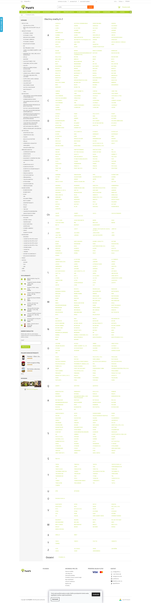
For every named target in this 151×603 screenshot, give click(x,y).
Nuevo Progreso (97, 337)
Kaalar (57, 241)
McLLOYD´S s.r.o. (97, 298)
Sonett (113, 439)
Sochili (94, 436)
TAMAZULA (76, 464)
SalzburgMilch (115, 418)
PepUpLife (113, 364)
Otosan (57, 348)
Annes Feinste (96, 37)
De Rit (75, 116)
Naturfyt (95, 328)
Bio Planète (96, 66)
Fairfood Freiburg (79, 149)
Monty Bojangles (116, 305)
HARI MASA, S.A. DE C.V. (60, 190)
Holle (94, 202)
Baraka (76, 51)
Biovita (94, 75)
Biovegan (57, 75)
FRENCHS (95, 166)
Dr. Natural (58, 125)
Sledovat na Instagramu (32, 389)
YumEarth (114, 541)
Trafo (113, 480)
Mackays (76, 289)
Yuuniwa (57, 543)
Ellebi (94, 136)
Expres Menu (77, 146)
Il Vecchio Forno (59, 222)
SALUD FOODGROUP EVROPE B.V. (100, 415)
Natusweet (58, 330)
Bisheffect (58, 78)
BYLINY (24, 194)
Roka (75, 405)
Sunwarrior (77, 450)
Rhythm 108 (96, 400)
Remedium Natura (115, 396)
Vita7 (112, 509)
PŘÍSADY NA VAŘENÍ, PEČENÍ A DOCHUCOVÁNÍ (30, 68)
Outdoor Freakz (78, 348)
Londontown (58, 280)
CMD (75, 103)
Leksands (76, 268)
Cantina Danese (97, 93)
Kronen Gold (58, 253)
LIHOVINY (25, 262)
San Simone (58, 423)
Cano (75, 93)
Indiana (113, 222)
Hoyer (57, 206)
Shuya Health (58, 429)
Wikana (76, 527)
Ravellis (95, 394)
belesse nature (115, 53)
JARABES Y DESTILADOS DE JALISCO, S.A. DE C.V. (101, 229)
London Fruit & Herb (116, 278)
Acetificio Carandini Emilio (81, 23)
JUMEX (113, 235)
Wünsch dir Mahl (59, 529)
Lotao (75, 280)
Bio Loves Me (114, 64)
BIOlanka (113, 71)
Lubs (56, 283)
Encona (57, 138)
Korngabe (58, 251)
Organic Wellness (60, 346)
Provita (76, 375)
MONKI (94, 305)
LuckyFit (113, 283)
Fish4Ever (57, 159)
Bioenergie (58, 71)
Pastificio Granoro (60, 361)
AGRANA (76, 26)
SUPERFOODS (26, 226)
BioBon (76, 68)
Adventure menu (97, 23)
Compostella (96, 105)
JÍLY (24, 162)
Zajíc (56, 548)
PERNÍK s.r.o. (58, 366)
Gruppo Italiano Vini (79, 181)
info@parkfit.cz (116, 572)
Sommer (95, 439)
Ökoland (57, 350)
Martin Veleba (115, 296)
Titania (94, 476)
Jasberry (57, 233)
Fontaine (113, 161)
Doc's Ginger (96, 121)
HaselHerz (58, 192)
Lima (75, 273)
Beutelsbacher (78, 61)
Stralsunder (114, 446)
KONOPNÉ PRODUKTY (28, 203)
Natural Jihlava (78, 323)
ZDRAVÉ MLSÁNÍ (27, 81)
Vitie (56, 513)
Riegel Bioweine (78, 402)
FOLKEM (76, 161)
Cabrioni (57, 91)
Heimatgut (114, 192)
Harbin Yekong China (79, 188)
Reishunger (96, 396)
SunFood (57, 450)
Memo (75, 300)
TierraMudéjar (59, 476)
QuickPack (95, 386)
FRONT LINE (58, 168)
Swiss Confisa (96, 453)
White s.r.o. (114, 524)
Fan (112, 149)
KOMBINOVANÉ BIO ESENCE (29, 99)
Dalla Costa (96, 114)
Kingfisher (58, 246)
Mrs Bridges (77, 310)
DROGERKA (26, 237)
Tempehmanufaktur (116, 467)
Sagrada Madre (97, 413)
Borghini (95, 80)
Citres (75, 100)
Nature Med (96, 325)
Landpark (95, 262)
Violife (94, 509)
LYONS (75, 285)
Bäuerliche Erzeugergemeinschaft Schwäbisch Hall (83, 53)
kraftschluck (115, 251)
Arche (56, 44)
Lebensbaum (58, 266)
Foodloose (58, 163)
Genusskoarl (77, 174)
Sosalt (76, 441)
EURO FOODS (114, 141)
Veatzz (94, 504)
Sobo (94, 434)
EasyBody (57, 131)
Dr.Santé (113, 125)
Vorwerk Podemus (116, 516)
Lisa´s (75, 276)
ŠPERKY (23, 258)
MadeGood (114, 289)
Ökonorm (76, 350)
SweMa (76, 453)
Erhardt (113, 138)
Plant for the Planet (79, 368)
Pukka (57, 378)
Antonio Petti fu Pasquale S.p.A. (82, 39)
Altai (94, 33)
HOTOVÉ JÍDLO (25, 130)
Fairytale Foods (97, 149)
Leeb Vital (113, 266)
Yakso (57, 541)
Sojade (113, 436)
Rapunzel (76, 394)
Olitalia (76, 343)
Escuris (95, 141)
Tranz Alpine (58, 483)
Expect (113, 143)
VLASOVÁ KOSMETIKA (28, 184)
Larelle (113, 262)
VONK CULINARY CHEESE (98, 516)
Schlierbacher (115, 429)
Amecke (113, 35)
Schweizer (95, 432)
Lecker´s (95, 266)
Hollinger (114, 202)
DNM (75, 121)
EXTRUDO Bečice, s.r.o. (98, 146)
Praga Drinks (114, 371)
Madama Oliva (96, 289)
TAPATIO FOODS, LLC (116, 464)
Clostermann (59, 103)
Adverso (113, 23)
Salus (112, 415)
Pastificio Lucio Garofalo (99, 361)
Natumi (113, 321)
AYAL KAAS (57, 47)
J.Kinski (57, 229)
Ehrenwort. (96, 134)
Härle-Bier (95, 190)
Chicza (94, 213)
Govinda (113, 177)
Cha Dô (57, 213)
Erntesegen (77, 141)
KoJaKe (94, 248)
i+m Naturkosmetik (79, 220)
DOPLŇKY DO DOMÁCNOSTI (29, 254)
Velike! (94, 506)
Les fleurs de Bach (60, 271)
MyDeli (75, 314)
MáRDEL (76, 296)
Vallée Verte (58, 504)
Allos (94, 30)
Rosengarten (77, 407)
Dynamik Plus (77, 128)
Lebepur (76, 266)
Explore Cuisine (59, 146)
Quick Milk (76, 386)
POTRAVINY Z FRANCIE (28, 41)
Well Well (76, 522)
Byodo (94, 87)
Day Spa (57, 116)
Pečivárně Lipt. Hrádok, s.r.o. (81, 364)
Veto (56, 509)
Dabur (75, 114)
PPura (94, 371)
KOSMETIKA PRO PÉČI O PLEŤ (31, 241)
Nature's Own (59, 328)
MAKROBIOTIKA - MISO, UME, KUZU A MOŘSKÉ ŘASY (31, 54)
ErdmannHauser (97, 138)
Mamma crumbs (78, 293)
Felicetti (76, 154)
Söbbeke (76, 434)
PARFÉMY (26, 251)
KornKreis (76, 251)
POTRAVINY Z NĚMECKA (28, 39)
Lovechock (114, 280)
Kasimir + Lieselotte (98, 241)
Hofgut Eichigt (115, 199)
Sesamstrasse (59, 427)
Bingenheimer (77, 64)
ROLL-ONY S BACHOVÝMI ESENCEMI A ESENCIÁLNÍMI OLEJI (31, 111)
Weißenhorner (59, 522)
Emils (112, 136)
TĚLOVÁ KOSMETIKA (28, 179)
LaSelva (57, 264)
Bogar (75, 78)
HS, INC (75, 206)
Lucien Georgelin (78, 283)
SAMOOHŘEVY (26, 145)
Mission (95, 303)
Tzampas (57, 485)
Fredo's (113, 163)
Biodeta (113, 68)
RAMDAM (57, 394)
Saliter (57, 415)
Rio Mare (113, 402)
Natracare (95, 321)
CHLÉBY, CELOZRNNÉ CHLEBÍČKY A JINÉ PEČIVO (32, 50)
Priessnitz (58, 373)
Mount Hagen (96, 307)
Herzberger (114, 197)
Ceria (112, 98)
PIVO (24, 264)
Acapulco (57, 23)
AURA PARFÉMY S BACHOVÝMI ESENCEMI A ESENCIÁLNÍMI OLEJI (32, 96)
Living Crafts (114, 276)
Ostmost (114, 346)
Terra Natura (77, 469)
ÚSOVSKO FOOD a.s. (60, 498)
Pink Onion (114, 366)
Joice (112, 233)
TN (56, 478)
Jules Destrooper (97, 235)
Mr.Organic (58, 310)
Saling (113, 413)
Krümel (76, 253)
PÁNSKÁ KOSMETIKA (28, 173)
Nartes (95, 318)
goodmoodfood (97, 177)
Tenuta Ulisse (59, 469)
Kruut (94, 253)
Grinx (112, 179)
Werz (112, 522)
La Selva (95, 259)
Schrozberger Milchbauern (81, 432)
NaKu (75, 318)
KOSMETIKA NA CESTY (28, 164)
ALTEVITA (113, 33)
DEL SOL (57, 118)
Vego (75, 506)
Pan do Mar (114, 357)
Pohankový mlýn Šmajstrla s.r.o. (120, 368)
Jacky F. (76, 229)
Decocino (113, 116)
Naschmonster (115, 318)
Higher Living (58, 199)
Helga (75, 195)
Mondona (76, 305)
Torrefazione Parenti (80, 480)
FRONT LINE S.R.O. (78, 168)
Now (112, 335)
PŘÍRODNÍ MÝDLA (27, 177)
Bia (93, 61)
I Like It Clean (58, 220)
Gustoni (113, 181)
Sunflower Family (116, 448)
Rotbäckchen (115, 407)
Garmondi (57, 174)
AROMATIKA (95, 44)
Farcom (57, 152)
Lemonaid (95, 268)
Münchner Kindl (78, 312)
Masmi (56, 298)
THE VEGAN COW (59, 473)
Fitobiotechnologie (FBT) (81, 159)
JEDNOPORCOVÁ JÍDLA (28, 135)
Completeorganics (79, 105)
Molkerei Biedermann (60, 305)
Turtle (113, 483)
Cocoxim (113, 103)
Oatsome (57, 343)
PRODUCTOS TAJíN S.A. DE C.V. (62, 375)
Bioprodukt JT (78, 73)
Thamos (76, 471)
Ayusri (75, 47)
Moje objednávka (69, 579)
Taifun (57, 464)
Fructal (95, 168)
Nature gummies (59, 325)
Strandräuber (59, 448)
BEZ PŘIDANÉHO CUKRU (28, 48)
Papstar (76, 359)
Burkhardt (58, 87)
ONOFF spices (114, 343)
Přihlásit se (25, 346)
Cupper (113, 107)
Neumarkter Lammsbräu (61, 332)
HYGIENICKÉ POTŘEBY (28, 160)
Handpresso (58, 188)
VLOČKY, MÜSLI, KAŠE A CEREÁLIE (31, 79)
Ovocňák (95, 348)
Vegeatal (113, 504)
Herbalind (57, 197)
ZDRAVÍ (25, 230)
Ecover (57, 134)
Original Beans (96, 346)
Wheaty (95, 524)
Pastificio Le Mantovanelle (81, 361)
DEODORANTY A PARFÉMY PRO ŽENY (31, 158)
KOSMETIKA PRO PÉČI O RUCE (31, 243)
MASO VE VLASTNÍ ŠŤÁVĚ (29, 139)
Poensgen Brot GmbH (98, 368)
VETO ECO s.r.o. (78, 509)
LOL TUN (76, 278)
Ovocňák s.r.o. (115, 348)
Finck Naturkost (78, 156)
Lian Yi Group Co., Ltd (79, 271)
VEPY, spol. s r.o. (115, 506)
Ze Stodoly (77, 548)
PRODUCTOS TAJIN (115, 373)
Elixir (75, 136)
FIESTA (57, 156)
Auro (112, 44)
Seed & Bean (96, 425)
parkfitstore (116, 579)
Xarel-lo (57, 535)
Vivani (75, 513)
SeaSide (76, 425)
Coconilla (95, 103)
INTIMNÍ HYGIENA (27, 247)
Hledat (90, 7)
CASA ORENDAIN (59, 96)
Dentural (95, 118)
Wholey (57, 527)
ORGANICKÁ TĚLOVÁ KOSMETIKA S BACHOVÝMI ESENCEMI (31, 118)
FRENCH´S (76, 166)
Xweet (75, 535)
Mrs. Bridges (96, 310)
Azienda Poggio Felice (98, 47)
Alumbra (57, 35)
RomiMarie (95, 405)
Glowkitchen (114, 174)
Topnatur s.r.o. (115, 478)
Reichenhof (58, 396)
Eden (75, 134)
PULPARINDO (96, 378)
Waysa (94, 520)
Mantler (57, 296)
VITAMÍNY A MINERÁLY (28, 228)
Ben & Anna (58, 59)
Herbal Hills (114, 195)
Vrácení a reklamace (70, 581)
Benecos (76, 59)
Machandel (77, 291)
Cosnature (96, 107)
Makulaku (57, 293)
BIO (24, 46)
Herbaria (76, 197)
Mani (112, 293)
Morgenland (58, 307)
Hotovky (113, 204)
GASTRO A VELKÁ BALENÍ (29, 87)
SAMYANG (95, 420)
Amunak (57, 37)
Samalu (57, 420)
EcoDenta (95, 131)
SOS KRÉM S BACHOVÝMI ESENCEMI (31, 121)
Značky (23, 271)
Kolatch (113, 248)
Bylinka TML (77, 87)
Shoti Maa (114, 427)
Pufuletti (114, 375)
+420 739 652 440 (117, 574)
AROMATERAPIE (27, 154)
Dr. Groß (114, 123)
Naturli (113, 328)
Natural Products (97, 323)
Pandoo (57, 359)
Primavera (76, 373)
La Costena (77, 259)
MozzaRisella (115, 307)
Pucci (94, 375)
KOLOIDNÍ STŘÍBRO (27, 198)
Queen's (57, 386)
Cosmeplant (77, 107)
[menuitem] (24, 12)
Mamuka (95, 293)
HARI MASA (114, 188)
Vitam (56, 511)
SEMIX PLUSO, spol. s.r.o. (117, 425)
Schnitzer (58, 432)
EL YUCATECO (58, 136)
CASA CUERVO (114, 93)
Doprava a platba (62, 1)
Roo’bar (113, 405)
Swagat (113, 450)
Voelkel (76, 516)
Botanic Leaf (77, 82)
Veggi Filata (58, 506)
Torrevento (96, 480)
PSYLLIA (25, 205)
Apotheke (58, 42)
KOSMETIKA (26, 249)
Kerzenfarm (77, 244)
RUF (75, 409)
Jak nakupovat (73, 1)
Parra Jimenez (96, 359)
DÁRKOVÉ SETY (26, 156)
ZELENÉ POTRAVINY (27, 232)
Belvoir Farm (114, 57)
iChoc (112, 220)
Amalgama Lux (96, 35)
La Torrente (114, 259)
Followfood (96, 161)
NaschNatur (58, 321)
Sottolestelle (115, 441)
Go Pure (57, 177)
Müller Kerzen (59, 312)
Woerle (113, 527)
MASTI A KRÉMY (27, 201)
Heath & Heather (97, 192)
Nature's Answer (115, 325)
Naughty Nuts (77, 330)
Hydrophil (58, 209)
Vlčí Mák (113, 513)
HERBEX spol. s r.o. (97, 197)
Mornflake (77, 307)
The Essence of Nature (99, 471)
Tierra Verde (114, 473)
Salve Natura (77, 418)
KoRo (94, 251)
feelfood (57, 154)
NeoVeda (95, 330)
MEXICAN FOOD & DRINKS (29, 37)
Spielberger (96, 443)
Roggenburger (59, 405)
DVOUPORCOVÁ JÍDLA (28, 133)
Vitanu (75, 511)
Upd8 (56, 491)
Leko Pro (57, 268)
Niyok (112, 332)
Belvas (94, 57)
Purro (113, 380)
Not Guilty (95, 335)
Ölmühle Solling (115, 350)
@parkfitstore (116, 583)
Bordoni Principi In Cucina (80, 80)
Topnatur (95, 478)
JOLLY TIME (58, 235)
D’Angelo (57, 114)
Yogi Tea (95, 541)
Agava (57, 26)
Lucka (94, 283)
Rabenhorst (77, 391)
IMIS (75, 222)
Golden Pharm (77, 177)
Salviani (95, 418)
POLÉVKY (25, 137)
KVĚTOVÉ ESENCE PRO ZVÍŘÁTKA (31, 126)
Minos (56, 303)
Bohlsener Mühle (97, 78)
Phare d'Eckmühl (78, 366)
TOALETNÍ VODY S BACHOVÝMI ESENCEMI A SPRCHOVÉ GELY (30, 123)
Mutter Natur (115, 312)
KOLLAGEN (25, 217)
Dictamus (113, 118)
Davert (113, 114)
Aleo (56, 30)
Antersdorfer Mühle (116, 37)
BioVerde (76, 75)
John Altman (96, 233)
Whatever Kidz (77, 524)
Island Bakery (96, 225)
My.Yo (56, 314)
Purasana (95, 380)
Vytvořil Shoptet (126, 600)
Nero (112, 330)
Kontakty (67, 585)
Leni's (112, 268)
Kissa (75, 246)
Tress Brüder (77, 483)
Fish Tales (114, 156)
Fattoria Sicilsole (79, 152)
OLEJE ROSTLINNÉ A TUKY (29, 61)
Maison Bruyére (97, 291)
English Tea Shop (78, 138)
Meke (56, 300)
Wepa (94, 522)
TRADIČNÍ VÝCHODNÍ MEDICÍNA (30, 211)
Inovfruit (76, 225)
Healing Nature (78, 192)
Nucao (57, 337)
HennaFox (95, 195)
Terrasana (114, 469)
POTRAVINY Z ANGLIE (28, 33)
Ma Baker (57, 289)
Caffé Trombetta (78, 91)
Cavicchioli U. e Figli (116, 96)
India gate (95, 222)
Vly (56, 516)
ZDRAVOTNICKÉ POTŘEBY (29, 213)
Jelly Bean (76, 233)
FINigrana (95, 156)
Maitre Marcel (115, 291)
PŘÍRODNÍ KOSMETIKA (27, 150)
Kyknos (57, 255)
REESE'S (113, 394)
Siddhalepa (114, 432)
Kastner (113, 241)
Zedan (94, 548)
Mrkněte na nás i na (117, 581)
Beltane (76, 57)
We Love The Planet (116, 520)
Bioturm (113, 73)
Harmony (113, 190)
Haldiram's (77, 185)
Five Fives (95, 159)
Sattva (113, 423)
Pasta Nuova (114, 359)
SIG (56, 434)
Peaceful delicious (60, 364)
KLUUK (112, 246)
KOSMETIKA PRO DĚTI (28, 167)
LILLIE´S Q (57, 273)
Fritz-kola (114, 166)
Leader (113, 264)
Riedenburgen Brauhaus (61, 402)
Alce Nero (114, 28)
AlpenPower (77, 33)
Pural (75, 380)
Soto (94, 441)
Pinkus (57, 368)
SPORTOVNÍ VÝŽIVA (27, 224)
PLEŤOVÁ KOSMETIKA (28, 175)
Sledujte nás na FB (117, 576)
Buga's (75, 85)
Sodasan (76, 436)
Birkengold (114, 75)
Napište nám (68, 583)
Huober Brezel (115, 206)
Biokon (94, 71)
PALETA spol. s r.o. (97, 357)
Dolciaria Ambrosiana (117, 121)
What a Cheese (59, 524)
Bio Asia (95, 64)
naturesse (77, 328)
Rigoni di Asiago (97, 402)
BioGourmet (77, 71)
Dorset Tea (58, 123)
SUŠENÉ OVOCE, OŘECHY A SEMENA (31, 73)
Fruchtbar (114, 168)
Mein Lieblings (115, 298)
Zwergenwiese (96, 551)
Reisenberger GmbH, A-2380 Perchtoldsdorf (81, 396)
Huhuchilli (95, 206)
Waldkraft (58, 520)
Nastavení (55, 599)
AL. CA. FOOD (77, 28)
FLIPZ (112, 159)
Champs (76, 213)
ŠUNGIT (25, 207)
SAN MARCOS (114, 420)
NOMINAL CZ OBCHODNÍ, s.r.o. (81, 335)
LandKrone (77, 262)
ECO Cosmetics (78, 131)
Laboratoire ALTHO (60, 262)
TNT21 (75, 478)
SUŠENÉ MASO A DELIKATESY (30, 143)
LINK (56, 276)
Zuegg (57, 551)
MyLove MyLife (96, 314)
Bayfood (95, 53)
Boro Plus (114, 80)
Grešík (94, 179)
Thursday (95, 473)
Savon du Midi (58, 425)
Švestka (57, 459)
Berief (94, 59)
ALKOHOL (24, 260)
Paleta (76, 357)
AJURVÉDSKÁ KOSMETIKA (29, 152)
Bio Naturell (58, 66)
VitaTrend (95, 511)
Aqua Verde (77, 42)
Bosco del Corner (60, 82)
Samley (76, 420)
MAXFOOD (76, 298)
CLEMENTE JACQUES (116, 100)
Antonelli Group (59, 39)
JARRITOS (113, 229)
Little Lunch (96, 276)
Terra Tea (95, 469)
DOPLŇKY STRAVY (27, 220)
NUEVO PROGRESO (78, 337)
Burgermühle (114, 85)
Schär (94, 429)
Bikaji (112, 61)
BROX (56, 85)
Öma (56, 353)
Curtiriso (58, 110)
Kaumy (57, 244)
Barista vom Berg (97, 51)
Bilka (56, 64)
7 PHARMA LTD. (61, 557)
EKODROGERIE (25, 234)
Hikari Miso (77, 199)
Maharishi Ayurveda (60, 291)
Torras (57, 480)
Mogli (112, 303)
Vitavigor (113, 511)
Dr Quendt (77, 123)
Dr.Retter (95, 125)
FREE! (56, 166)
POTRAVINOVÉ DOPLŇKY (27, 215)
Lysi (94, 285)
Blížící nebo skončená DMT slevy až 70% (31, 28)
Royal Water (58, 409)
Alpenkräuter (59, 33)
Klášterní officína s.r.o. (99, 246)
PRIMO (94, 373)
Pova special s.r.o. (79, 371)
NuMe (56, 339)
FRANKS (94, 163)
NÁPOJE (25, 57)
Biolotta (57, 73)
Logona (57, 278)
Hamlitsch (95, 185)
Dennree (76, 118)
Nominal (57, 335)
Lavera (76, 264)
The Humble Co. (115, 471)
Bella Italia (58, 57)
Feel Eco (113, 152)
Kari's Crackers (78, 241)
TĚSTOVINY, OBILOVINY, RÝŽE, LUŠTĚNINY (30, 76)
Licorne (95, 271)
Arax (94, 42)
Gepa (94, 174)
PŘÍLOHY (25, 141)
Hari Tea (76, 190)
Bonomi (57, 80)
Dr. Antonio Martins (98, 123)
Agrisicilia (95, 26)
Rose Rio (57, 407)
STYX (94, 448)
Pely (94, 364)
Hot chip (95, 204)
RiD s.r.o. (113, 400)
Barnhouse (114, 51)
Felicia (94, 154)
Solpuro (76, 439)
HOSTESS (76, 204)
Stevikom (76, 446)
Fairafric (57, 149)
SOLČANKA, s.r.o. (59, 439)
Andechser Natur (78, 37)
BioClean (95, 68)
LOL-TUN (95, 278)
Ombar (94, 343)
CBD (24, 196)
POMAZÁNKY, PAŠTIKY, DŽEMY (30, 63)
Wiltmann (95, 527)
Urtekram (76, 491)
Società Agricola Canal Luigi (118, 434)
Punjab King (114, 378)
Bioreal (95, 73)
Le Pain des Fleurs (97, 264)
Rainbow (113, 391)
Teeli (94, 467)
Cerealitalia (77, 98)
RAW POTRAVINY (27, 71)
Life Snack (114, 271)
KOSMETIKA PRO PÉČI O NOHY (31, 239)
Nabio (56, 318)
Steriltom (58, 446)
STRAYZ (76, 448)
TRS (94, 483)
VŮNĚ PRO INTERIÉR (27, 186)
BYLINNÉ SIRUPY (27, 192)
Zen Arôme (114, 548)
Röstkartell (96, 407)
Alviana (76, 35)
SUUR (94, 450)
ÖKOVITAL (95, 350)
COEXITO (57, 105)
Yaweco (76, 541)
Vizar (94, 513)
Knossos (57, 248)
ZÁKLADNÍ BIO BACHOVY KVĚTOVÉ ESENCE (31, 102)
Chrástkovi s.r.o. (78, 216)
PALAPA (57, 357)
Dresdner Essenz (59, 128)
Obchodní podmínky (85, 1)
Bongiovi (113, 78)
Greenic (76, 179)
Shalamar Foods (78, 427)
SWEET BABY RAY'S (59, 453)
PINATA (94, 366)
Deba (94, 116)
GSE (94, 181)
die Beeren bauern (60, 121)
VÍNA (24, 266)
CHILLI (24, 91)
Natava (76, 321)
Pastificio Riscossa (116, 361)
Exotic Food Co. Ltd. (98, 143)
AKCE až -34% (25, 23)
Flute (56, 161)
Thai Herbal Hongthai (61, 471)
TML (112, 476)
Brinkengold (96, 82)
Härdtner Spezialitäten (99, 188)
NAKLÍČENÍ (25, 59)
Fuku (56, 170)
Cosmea (57, 107)
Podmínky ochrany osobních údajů (73, 577)
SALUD (75, 415)
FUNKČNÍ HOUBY (27, 222)
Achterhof (114, 26)
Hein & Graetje (59, 195)
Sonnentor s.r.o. (59, 441)
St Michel (113, 443)
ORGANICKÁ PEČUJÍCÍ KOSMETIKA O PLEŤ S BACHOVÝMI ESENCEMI (31, 114)
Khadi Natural (115, 244)
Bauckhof (58, 53)
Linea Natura (114, 273)
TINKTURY (25, 209)
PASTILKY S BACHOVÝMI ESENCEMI (31, 108)
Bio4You (57, 68)
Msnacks (113, 310)
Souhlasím (96, 594)
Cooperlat (114, 105)
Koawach (76, 248)
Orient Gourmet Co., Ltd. (80, 346)
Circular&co (58, 100)
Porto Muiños (59, 371)
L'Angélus (57, 259)
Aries (75, 44)
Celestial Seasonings (61, 98)
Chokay (57, 216)
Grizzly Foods (59, 181)
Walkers (76, 520)
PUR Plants (58, 380)
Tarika (57, 467)
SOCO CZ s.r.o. (59, 436)
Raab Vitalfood (59, 391)
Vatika (75, 504)
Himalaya (95, 199)
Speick (57, 443)
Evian (75, 143)
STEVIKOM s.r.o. (97, 446)
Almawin (113, 30)
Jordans (76, 235)
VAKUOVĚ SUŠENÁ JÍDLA (28, 147)
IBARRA (94, 220)
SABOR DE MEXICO (59, 413)
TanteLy (95, 464)
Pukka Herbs (77, 378)
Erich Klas (58, 141)
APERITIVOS (114, 39)
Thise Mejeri (77, 473)
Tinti (75, 476)
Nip (93, 332)
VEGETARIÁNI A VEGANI (28, 85)
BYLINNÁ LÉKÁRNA (26, 188)
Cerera (94, 98)
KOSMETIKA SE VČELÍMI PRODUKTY (31, 169)
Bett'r (57, 61)
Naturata (113, 323)
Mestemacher (96, 300)
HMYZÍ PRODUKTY (27, 89)
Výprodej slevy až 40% (28, 25)
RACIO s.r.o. (96, 391)
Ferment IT (114, 154)
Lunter (57, 285)
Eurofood (58, 143)
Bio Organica (77, 66)
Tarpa (75, 467)
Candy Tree (114, 91)
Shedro (95, 427)
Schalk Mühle (77, 429)
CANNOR (57, 93)
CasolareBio (77, 96)
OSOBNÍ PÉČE (26, 171)
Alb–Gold (95, 28)
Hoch (56, 202)
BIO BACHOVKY (25, 94)
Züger (75, 551)
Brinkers (113, 82)
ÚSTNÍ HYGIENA (26, 181)
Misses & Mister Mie (79, 303)
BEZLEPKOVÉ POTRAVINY (29, 44)
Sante (94, 423)
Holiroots (77, 202)
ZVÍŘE (23, 268)
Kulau (112, 253)
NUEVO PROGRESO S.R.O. (117, 337)
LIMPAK (94, 273)
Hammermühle (115, 185)
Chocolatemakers (116, 213)
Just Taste (58, 237)
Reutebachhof (59, 400)
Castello (95, 96)
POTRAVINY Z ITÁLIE (28, 35)
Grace (57, 179)
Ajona (57, 28)
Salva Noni (58, 418)
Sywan (113, 453)
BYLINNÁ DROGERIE (27, 190)
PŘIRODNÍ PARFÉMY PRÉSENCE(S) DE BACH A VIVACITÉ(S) (31, 105)
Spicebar (76, 443)
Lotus (94, 280)
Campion (95, 91)
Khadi (94, 244)
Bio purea (113, 66)
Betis (112, 59)
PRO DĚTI (25, 65)
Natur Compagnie (59, 323)
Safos (75, 413)
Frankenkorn (77, 163)
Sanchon (76, 423)
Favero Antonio (97, 152)
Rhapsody (76, 400)
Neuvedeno (77, 332)
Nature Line (77, 325)
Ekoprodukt (114, 134)
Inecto (57, 225)
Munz (94, 312)
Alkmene (76, 30)
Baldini (57, 51)
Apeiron (95, 39)
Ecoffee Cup (114, 131)
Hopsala (57, 204)
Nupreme (76, 339)
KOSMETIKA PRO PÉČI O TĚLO (31, 245)
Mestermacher (115, 300)
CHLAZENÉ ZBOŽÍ (27, 83)
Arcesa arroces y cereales (118, 42)
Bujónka (95, 85)
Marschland (96, 296)
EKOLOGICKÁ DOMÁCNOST (29, 256)
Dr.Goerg (76, 125)
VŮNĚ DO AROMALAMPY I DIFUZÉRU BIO (32, 128)
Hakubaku (57, 185)
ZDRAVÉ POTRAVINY (26, 31)
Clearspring (96, 100)
